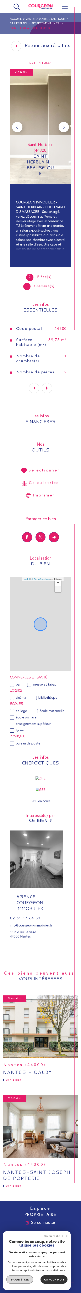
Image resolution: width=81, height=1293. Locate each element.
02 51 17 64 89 (25, 918)
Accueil (15, 19)
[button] (64, 127)
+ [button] (58, 582)
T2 (57, 23)
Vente (30, 19)
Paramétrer (20, 1279)
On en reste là (53, 1236)
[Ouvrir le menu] (65, 6)
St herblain (18, 23)
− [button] (58, 589)
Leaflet (26, 579)
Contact (74, 391)
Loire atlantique (52, 19)
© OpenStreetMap (41, 579)
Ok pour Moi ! (54, 1279)
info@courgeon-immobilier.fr (31, 925)
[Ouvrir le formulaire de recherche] (16, 6)
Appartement (41, 23)
